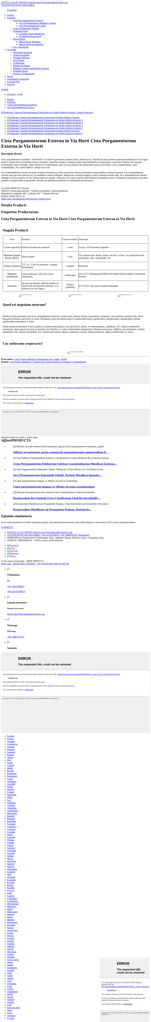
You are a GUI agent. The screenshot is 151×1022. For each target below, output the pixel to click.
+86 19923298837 (15, 586)
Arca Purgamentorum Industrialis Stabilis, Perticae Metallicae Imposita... (57, 475)
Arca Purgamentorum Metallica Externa (37, 23)
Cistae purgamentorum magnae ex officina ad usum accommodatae (54, 486)
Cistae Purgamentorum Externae (28, 20)
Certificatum (18, 63)
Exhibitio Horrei (20, 71)
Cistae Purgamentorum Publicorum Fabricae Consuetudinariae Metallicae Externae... (65, 463)
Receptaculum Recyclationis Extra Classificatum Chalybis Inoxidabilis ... (57, 498)
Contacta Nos (13, 81)
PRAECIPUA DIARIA (24, 563)
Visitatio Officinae (21, 57)
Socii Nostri (18, 60)
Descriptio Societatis (22, 52)
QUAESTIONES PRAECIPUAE (53, 563)
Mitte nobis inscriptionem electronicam (19, 199)
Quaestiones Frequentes (18, 79)
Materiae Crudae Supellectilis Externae (31, 68)
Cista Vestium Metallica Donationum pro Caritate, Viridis (40, 359)
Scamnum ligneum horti (30, 36)
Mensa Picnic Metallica (30, 42)
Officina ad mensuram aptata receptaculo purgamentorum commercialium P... (60, 452)
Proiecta (11, 84)
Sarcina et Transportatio (24, 73)
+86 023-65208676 (16, 591)
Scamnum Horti (20, 31)
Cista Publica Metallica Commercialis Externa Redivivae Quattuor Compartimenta (48, 362)
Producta (11, 18)
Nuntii (10, 76)
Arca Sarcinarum (21, 47)
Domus (10, 15)
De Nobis (11, 49)
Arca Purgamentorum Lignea (32, 26)
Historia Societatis (21, 65)
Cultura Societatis (21, 55)
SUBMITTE (7, 527)
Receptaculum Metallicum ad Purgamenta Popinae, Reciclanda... (52, 509)
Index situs (6, 563)
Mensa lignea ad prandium (31, 44)
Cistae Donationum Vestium (26, 28)
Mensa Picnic (19, 39)
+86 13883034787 (15, 637)
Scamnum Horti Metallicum (32, 34)
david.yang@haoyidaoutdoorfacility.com (26, 614)
